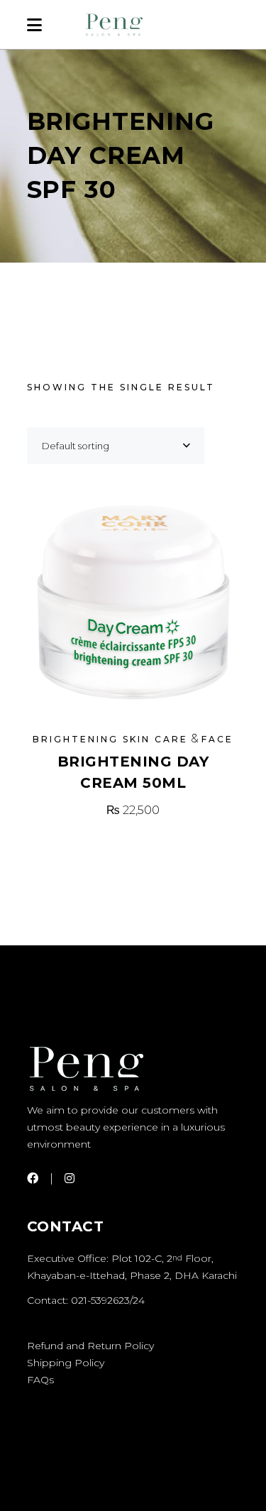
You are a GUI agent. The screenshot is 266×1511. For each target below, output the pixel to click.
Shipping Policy (65, 1362)
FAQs (40, 1379)
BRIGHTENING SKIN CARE (110, 739)
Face (217, 739)
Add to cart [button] (133, 810)
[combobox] (115, 445)
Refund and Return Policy (90, 1345)
